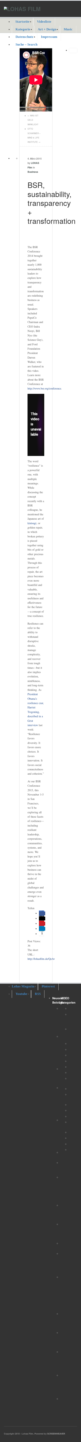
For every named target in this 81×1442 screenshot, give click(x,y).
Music (68, 29)
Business (33, 172)
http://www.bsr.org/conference (44, 388)
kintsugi (32, 523)
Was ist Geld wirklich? (33, 120)
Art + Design (47, 29)
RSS (38, 994)
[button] (42, 913)
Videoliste (44, 21)
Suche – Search (26, 44)
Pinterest (48, 986)
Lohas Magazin (23, 986)
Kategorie (23, 29)
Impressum (49, 37)
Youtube (21, 994)
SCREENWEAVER (56, 1433)
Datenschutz (24, 37)
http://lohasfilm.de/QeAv (41, 959)
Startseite (22, 21)
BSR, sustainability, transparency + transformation (51, 202)
